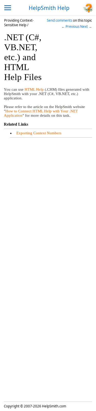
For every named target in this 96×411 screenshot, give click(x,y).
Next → (86, 26)
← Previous (70, 26)
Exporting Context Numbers (38, 133)
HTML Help (34, 89)
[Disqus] (48, 203)
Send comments (59, 20)
